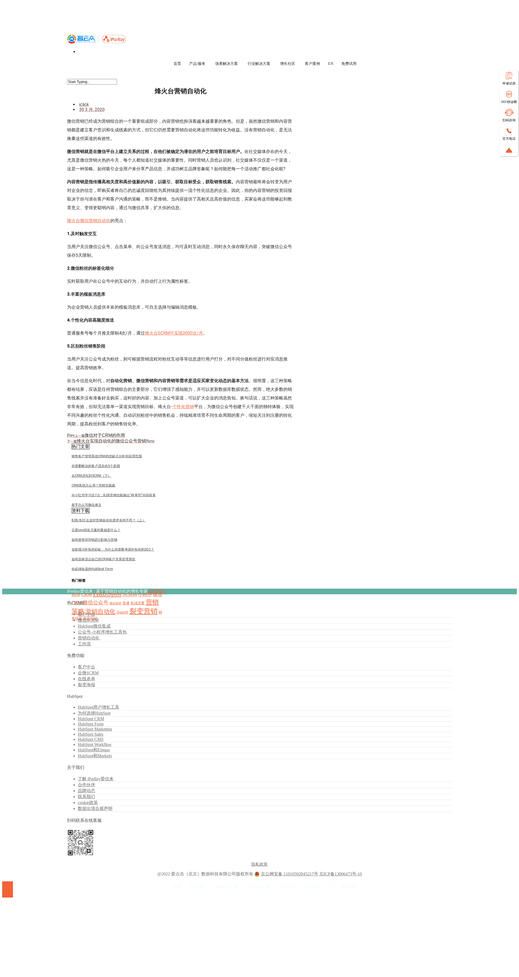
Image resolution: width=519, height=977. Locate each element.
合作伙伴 (86, 784)
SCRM (129, 594)
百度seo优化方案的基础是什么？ (96, 530)
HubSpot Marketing (95, 729)
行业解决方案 (259, 64)
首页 (177, 64)
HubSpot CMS (91, 739)
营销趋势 (122, 612)
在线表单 (86, 678)
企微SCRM (88, 673)
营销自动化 (100, 611)
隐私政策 (259, 864)
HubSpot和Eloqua (94, 750)
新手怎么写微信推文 (87, 505)
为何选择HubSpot (94, 713)
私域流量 (138, 603)
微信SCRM (88, 620)
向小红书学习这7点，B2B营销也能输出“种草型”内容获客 (114, 495)
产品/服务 (197, 64)
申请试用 (509, 83)
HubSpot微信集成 (94, 626)
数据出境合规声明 (95, 808)
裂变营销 (143, 611)
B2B (76, 594)
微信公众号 (95, 602)
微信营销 (115, 603)
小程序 (145, 594)
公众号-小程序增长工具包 (102, 632)
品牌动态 (86, 790)
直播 (125, 603)
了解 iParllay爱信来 (96, 778)
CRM (86, 594)
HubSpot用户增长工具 (98, 707)
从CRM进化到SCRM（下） (91, 476)
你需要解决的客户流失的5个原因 (96, 466)
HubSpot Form (91, 724)
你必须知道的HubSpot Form (92, 569)
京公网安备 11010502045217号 (289, 874)
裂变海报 (86, 684)
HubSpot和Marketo (95, 755)
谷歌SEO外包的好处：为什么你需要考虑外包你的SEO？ (113, 549)
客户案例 (312, 64)
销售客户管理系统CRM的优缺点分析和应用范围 (107, 456)
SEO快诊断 (509, 102)
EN (330, 64)
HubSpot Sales (90, 734)
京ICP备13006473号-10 (340, 874)
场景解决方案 (226, 64)
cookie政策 (88, 802)
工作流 (84, 644)
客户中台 (86, 614)
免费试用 (349, 64)
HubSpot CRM (91, 718)
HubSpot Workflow (95, 744)
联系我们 (157, 591)
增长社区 (287, 64)
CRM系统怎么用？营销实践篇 (93, 485)
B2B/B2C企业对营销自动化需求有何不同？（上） (109, 520)
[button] (80, 446)
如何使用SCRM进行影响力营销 (95, 540)
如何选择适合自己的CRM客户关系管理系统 (103, 559)
